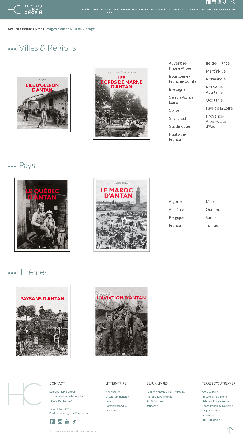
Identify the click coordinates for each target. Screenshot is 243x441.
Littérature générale (118, 396)
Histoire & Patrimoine (159, 396)
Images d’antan (211, 410)
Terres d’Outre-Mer (134, 9)
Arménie (176, 209)
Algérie (175, 201)
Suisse (211, 217)
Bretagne (177, 89)
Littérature (89, 9)
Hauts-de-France (177, 137)
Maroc (211, 201)
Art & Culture (155, 401)
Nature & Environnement (217, 401)
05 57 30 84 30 (64, 408)
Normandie (216, 79)
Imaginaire (112, 410)
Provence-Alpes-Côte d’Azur (216, 121)
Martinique (216, 71)
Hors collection (211, 419)
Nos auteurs (113, 391)
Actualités (158, 9)
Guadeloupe (179, 126)
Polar (109, 401)
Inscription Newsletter (218, 9)
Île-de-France (218, 63)
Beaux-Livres (109, 9)
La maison (176, 9)
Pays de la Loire (219, 108)
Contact (192, 9)
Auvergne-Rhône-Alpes (180, 65)
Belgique (177, 217)
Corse (174, 110)
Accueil (13, 29)
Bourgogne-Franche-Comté (183, 79)
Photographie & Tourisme (217, 405)
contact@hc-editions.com (72, 413)
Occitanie (214, 100)
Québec (213, 209)
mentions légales (89, 431)
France (175, 225)
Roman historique (116, 405)
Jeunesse (152, 405)
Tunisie (212, 225)
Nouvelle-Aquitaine (214, 89)
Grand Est (177, 118)
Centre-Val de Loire (181, 100)
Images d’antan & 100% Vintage (166, 391)
